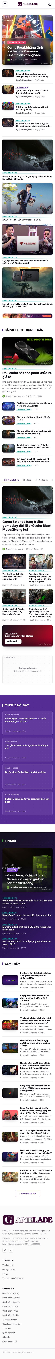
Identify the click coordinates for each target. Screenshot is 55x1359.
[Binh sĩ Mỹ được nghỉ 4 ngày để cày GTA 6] (27, 420)
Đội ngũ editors (8, 1269)
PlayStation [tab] (13, 480)
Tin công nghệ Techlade (12, 1278)
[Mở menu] (5, 4)
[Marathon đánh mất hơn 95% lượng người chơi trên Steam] (27, 929)
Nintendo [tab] (43, 480)
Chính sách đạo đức (11, 1302)
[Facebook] (4, 1250)
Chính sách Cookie (10, 1315)
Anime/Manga (21, 87)
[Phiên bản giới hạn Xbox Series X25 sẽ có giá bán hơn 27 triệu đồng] (27, 870)
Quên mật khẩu (8, 1333)
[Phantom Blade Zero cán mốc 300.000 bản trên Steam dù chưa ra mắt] (27, 903)
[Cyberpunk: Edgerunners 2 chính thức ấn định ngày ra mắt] (27, 91)
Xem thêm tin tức (27, 1193)
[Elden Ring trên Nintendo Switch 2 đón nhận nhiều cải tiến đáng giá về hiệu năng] (27, 287)
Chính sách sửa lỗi (10, 1306)
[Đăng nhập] (50, 4)
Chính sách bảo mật (10, 1298)
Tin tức (5, 1274)
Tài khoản (6, 1328)
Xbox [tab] (28, 480)
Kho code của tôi (9, 1341)
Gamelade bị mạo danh (12, 1324)
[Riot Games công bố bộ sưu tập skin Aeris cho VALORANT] (27, 407)
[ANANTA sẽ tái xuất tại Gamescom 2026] (27, 202)
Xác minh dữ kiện (9, 1320)
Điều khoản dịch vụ (10, 1293)
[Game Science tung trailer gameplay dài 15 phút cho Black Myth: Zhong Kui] (27, 160)
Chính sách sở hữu (10, 1311)
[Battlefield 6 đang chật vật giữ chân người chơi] (27, 916)
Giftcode (6, 1337)
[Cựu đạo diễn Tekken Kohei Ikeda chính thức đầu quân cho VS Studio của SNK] (27, 244)
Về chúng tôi (7, 1265)
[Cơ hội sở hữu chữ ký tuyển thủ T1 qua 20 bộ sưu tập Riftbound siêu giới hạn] (27, 461)
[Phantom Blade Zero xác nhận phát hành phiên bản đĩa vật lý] (27, 434)
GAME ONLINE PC (22, 71)
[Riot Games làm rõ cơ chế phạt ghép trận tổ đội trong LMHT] (27, 944)
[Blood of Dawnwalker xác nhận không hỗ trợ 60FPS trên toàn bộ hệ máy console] (27, 76)
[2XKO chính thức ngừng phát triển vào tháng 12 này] (27, 108)
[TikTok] (11, 1250)
